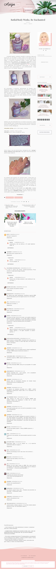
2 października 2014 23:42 (21, 503)
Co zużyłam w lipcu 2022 (43, 98)
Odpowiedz (9, 237)
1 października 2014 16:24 (16, 414)
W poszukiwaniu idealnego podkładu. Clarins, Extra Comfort (43, 106)
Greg (8, 433)
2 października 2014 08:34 (18, 488)
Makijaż (44, 4)
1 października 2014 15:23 (16, 406)
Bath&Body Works (9, 197)
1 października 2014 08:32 (19, 293)
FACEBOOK (24, 555)
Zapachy (48, 4)
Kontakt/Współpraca (30, 4)
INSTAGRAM (33, 555)
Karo (8, 473)
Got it (31, 566)
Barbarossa (9, 488)
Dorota (11, 242)
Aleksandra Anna (11, 356)
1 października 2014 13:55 (16, 387)
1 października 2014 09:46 (15, 315)
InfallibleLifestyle (11, 503)
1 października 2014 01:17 (20, 277)
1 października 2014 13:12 (16, 379)
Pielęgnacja (38, 4)
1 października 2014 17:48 (15, 433)
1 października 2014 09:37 (19, 308)
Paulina (8, 426)
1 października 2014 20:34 (14, 463)
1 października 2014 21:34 (14, 473)
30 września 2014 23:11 (14, 234)
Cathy (28, 64)
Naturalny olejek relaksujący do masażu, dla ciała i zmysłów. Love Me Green (12, 207)
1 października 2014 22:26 (16, 481)
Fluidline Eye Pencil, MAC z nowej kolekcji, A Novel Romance (28, 206)
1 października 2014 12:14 (20, 356)
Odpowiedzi (11, 240)
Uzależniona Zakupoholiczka (13, 268)
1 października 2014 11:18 (20, 327)
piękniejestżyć (10, 293)
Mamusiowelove (10, 371)
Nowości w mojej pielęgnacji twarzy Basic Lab (43, 90)
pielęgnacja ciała (18, 197)
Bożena (8, 315)
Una (8, 463)
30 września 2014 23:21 (19, 242)
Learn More (25, 566)
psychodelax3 (10, 308)
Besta (8, 234)
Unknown (9, 379)
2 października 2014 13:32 (17, 496)
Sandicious (9, 496)
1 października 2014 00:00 (25, 268)
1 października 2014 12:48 (19, 371)
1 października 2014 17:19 (16, 426)
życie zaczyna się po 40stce (13, 338)
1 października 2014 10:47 (25, 338)
